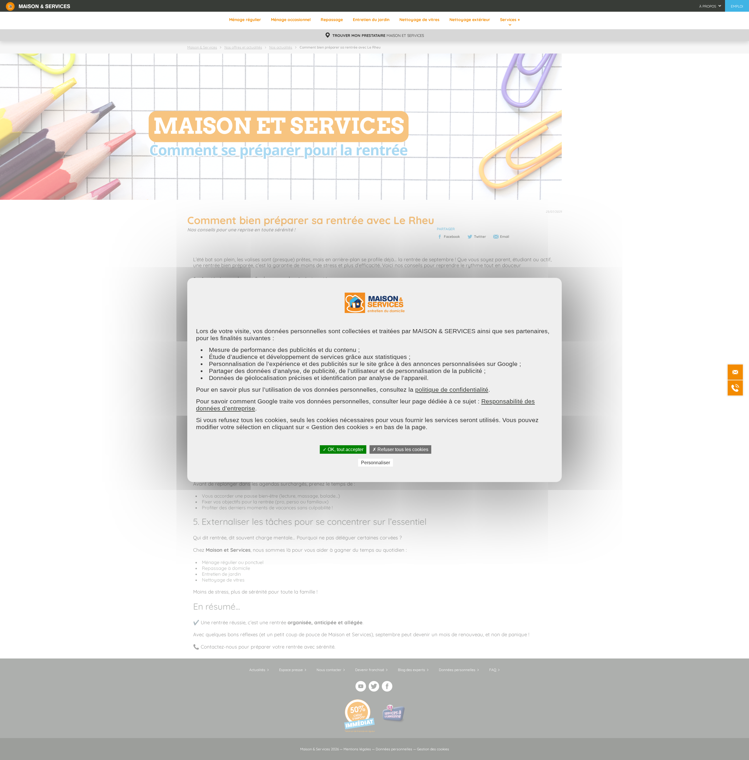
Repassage (332, 19)
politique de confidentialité (451, 389)
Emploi (737, 6)
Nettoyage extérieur (469, 19)
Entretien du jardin (371, 19)
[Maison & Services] (38, 6)
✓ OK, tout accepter (343, 449)
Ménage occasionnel (291, 19)
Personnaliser (375, 462)
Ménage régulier (245, 19)
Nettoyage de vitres (419, 19)
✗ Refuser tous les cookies (400, 449)
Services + (510, 19)
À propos (707, 6)
